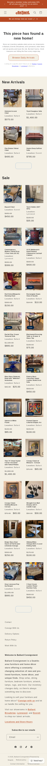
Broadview (15, 66)
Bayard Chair (10, 207)
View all (24, 166)
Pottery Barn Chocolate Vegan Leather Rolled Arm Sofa (34, 379)
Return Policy (11, 640)
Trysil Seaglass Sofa (34, 111)
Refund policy (21, 760)
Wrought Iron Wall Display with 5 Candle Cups (33, 505)
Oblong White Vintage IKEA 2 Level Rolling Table (34, 544)
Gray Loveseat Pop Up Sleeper (12, 585)
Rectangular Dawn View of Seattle (33, 295)
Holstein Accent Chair (11, 112)
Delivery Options (12, 634)
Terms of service (33, 764)
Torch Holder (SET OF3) (33, 208)
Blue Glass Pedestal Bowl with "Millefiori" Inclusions (12, 378)
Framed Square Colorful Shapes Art (34, 421)
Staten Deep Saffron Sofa (34, 149)
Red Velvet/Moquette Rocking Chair (12, 295)
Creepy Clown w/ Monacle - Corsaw (33, 462)
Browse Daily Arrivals (23, 58)
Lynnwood (24, 66)
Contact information (17, 764)
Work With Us (11, 645)
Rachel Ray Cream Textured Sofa (12, 335)
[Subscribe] (37, 737)
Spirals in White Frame (11, 421)
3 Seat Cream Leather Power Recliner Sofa (32, 586)
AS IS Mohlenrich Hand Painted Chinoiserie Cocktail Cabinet (34, 252)
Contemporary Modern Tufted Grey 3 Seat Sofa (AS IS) (12, 251)
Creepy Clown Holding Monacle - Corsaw (11, 505)
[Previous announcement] (4, 4)
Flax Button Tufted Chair (11, 149)
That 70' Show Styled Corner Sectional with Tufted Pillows (12, 462)
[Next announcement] (42, 4)
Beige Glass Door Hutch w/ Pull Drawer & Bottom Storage (12, 544)
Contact (8, 622)
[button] (5, 12)
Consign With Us (12, 628)
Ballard (34, 63)
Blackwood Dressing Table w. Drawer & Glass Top (34, 336)
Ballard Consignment (22, 757)
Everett (39, 63)
